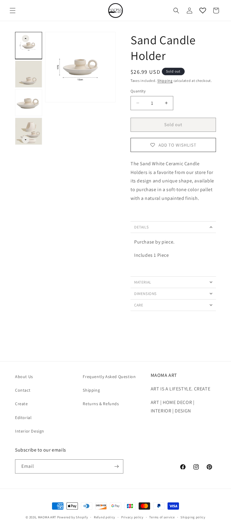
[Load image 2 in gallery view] (28, 74)
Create (21, 403)
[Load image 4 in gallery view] (28, 131)
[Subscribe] (116, 466)
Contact (22, 390)
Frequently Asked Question (109, 376)
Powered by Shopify (72, 517)
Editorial (23, 417)
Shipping (165, 80)
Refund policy (104, 517)
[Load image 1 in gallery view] (28, 45)
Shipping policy (192, 517)
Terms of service (161, 517)
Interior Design (29, 431)
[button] (12, 10)
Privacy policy (132, 517)
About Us (24, 376)
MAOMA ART (47, 517)
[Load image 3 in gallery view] (28, 102)
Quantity (138, 91)
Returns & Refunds (101, 403)
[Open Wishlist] (202, 10)
